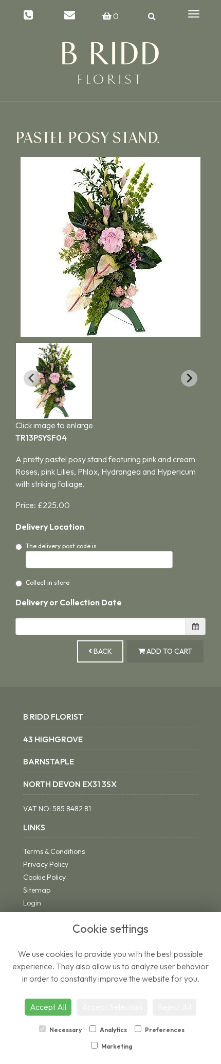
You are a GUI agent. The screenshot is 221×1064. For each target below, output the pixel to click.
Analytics (113, 1030)
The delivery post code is (61, 546)
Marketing (116, 1046)
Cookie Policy (44, 877)
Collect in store (47, 582)
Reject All (174, 1007)
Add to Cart (168, 651)
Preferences (164, 1030)
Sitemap (36, 890)
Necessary (65, 1030)
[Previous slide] (32, 378)
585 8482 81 (71, 808)
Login (32, 903)
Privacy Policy (45, 864)
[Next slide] (189, 378)
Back (102, 651)
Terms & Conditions (54, 851)
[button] (54, 381)
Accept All (48, 1007)
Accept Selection (112, 1007)
